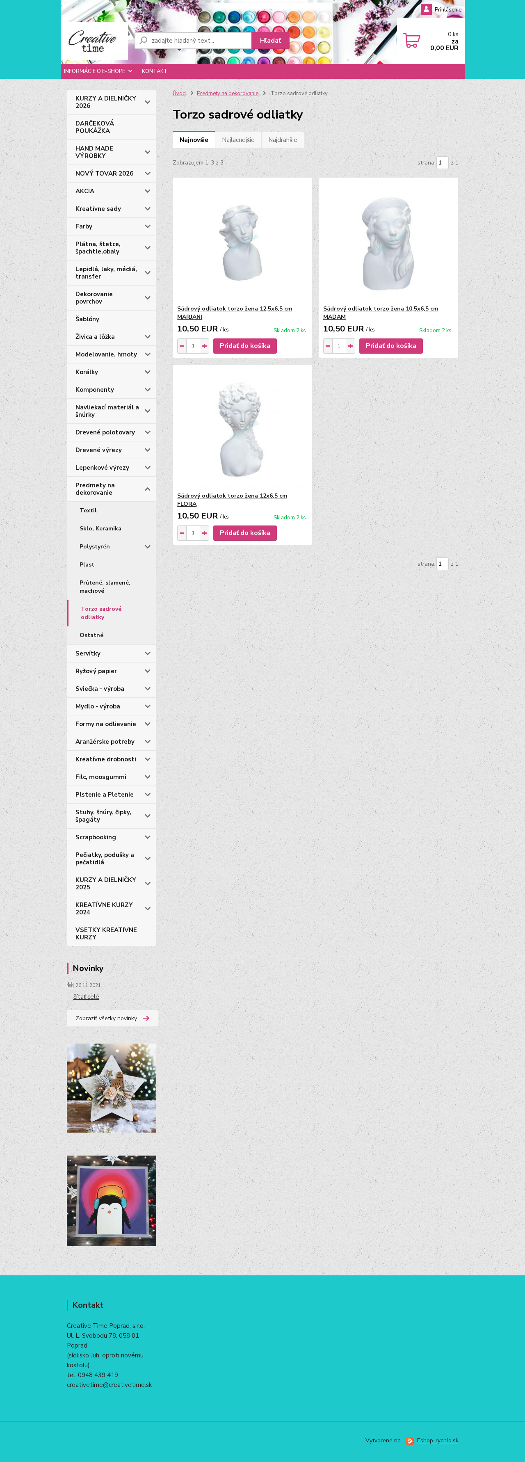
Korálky (86, 372)
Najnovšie (194, 140)
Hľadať (270, 40)
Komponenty (94, 390)
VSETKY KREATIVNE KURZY (106, 933)
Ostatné (91, 635)
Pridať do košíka (245, 345)
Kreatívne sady (98, 209)
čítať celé (86, 997)
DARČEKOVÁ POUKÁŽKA (94, 127)
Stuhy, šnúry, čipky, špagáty (103, 816)
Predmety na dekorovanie (95, 489)
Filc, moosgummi (100, 777)
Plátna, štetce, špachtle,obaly (98, 248)
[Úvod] (94, 41)
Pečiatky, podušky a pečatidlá (104, 858)
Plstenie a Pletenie (104, 794)
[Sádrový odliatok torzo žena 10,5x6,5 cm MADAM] (388, 241)
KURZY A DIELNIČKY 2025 (105, 883)
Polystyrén (95, 547)
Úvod (179, 93)
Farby (83, 226)
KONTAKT (155, 71)
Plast (87, 565)
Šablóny (87, 319)
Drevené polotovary (105, 432)
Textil (88, 510)
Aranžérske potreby (105, 742)
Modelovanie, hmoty (106, 354)
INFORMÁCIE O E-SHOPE (94, 71)
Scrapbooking (95, 837)
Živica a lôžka (95, 337)
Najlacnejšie (238, 140)
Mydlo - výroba (97, 706)
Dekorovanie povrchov (94, 298)
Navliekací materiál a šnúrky (107, 411)
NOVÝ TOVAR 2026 (104, 173)
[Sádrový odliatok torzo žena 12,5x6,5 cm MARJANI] (242, 241)
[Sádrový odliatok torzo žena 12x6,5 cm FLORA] (242, 428)
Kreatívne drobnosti (105, 759)
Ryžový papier (96, 671)
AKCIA (84, 191)
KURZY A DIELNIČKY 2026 (105, 102)
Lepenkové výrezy (102, 468)
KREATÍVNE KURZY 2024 (104, 908)
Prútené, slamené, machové (105, 587)
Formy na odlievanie (105, 724)
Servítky (87, 653)
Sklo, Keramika (100, 528)
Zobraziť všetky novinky (106, 1018)
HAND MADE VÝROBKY (94, 152)
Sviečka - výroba (99, 689)
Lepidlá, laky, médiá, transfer (106, 273)
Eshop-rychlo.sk (438, 1440)
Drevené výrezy (98, 450)
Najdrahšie (282, 140)
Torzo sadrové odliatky (101, 613)
